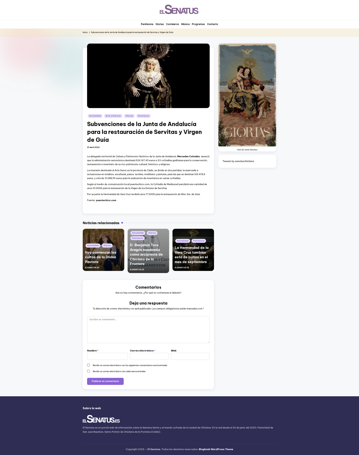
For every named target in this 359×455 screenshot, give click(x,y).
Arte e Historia (113, 116)
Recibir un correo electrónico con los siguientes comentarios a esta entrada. (130, 365)
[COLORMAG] (101, 419)
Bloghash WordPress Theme (216, 449)
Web (173, 350)
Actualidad (95, 116)
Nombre (92, 350)
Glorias (129, 116)
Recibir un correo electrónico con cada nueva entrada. (119, 371)
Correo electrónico (142, 350)
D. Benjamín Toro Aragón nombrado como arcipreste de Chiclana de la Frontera (146, 254)
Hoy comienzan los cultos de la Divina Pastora (100, 257)
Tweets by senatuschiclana (238, 161)
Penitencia (143, 116)
